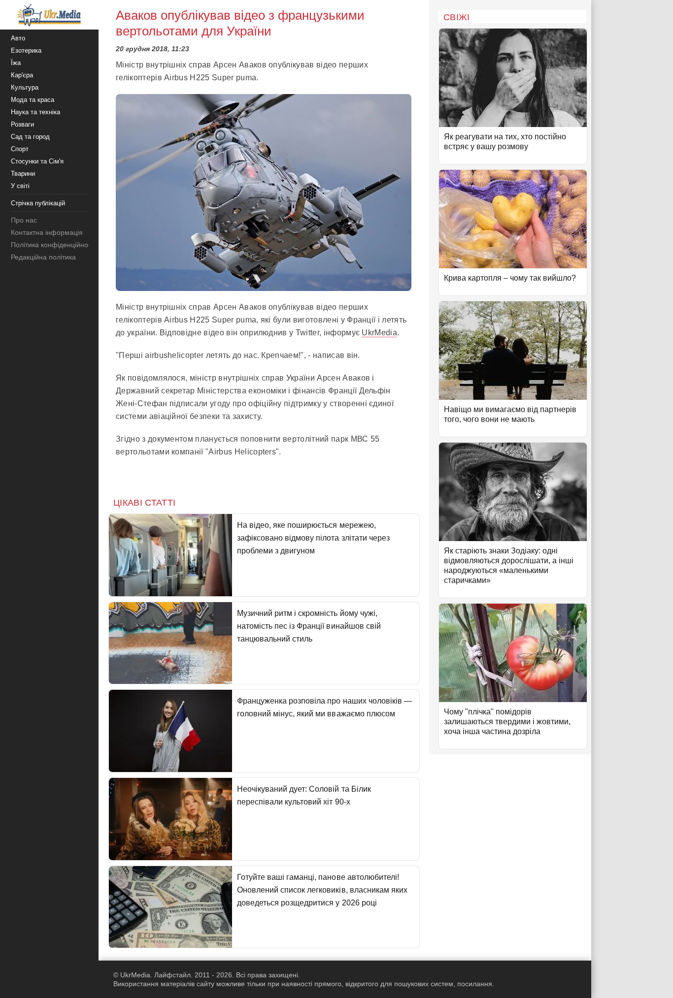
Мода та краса (32, 99)
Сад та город (30, 136)
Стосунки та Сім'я (37, 161)
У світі (20, 186)
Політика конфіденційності (53, 245)
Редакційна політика (43, 257)
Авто (18, 38)
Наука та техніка (35, 112)
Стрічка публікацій (38, 203)
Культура (24, 87)
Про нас (24, 220)
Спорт (20, 149)
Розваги (22, 124)
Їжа (16, 62)
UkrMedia (379, 332)
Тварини (23, 173)
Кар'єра (22, 75)
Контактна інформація (47, 232)
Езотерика (26, 50)
